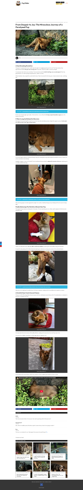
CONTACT (49, 481)
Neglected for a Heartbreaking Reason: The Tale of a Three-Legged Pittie (36, 199)
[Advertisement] (41, 14)
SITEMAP (46, 481)
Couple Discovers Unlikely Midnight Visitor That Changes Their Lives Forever (36, 287)
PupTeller (25, 3)
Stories (58, 2)
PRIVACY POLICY (42, 481)
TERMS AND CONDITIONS (35, 481)
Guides (62, 2)
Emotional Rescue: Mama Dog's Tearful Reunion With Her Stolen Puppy (35, 111)
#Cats (61, 3)
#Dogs (57, 3)
